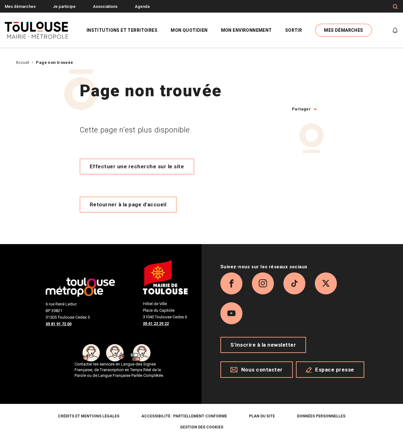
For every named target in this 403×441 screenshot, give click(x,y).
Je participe (64, 6)
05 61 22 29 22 (156, 323)
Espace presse (334, 369)
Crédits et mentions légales (88, 416)
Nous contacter (262, 369)
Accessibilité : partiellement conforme (184, 416)
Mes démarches (20, 6)
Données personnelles (321, 416)
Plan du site (262, 416)
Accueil (22, 62)
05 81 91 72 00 (58, 323)
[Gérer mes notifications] (395, 30)
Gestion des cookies (201, 427)
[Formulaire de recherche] (395, 6)
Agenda (142, 6)
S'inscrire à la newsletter (263, 345)
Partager (301, 109)
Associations (105, 6)
